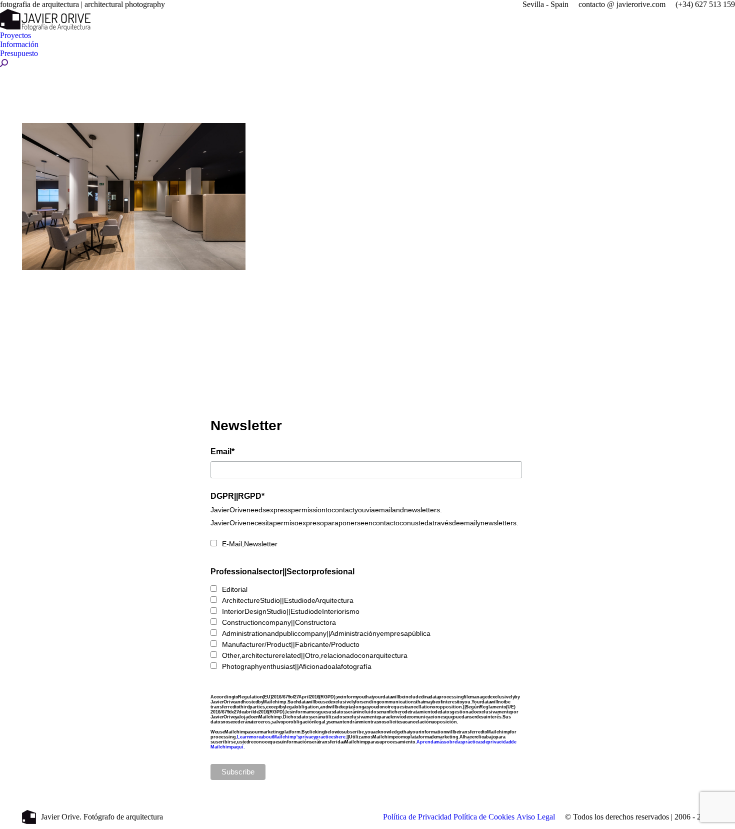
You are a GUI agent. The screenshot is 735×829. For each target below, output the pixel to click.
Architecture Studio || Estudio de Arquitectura (288, 600)
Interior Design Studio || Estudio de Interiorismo (291, 611)
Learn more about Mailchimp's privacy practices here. (292, 736)
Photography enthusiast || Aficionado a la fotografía (297, 666)
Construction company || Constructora (279, 622)
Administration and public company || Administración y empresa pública (326, 633)
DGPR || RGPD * (237, 495)
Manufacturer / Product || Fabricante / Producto (291, 644)
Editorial (235, 589)
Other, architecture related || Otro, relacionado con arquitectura (315, 655)
